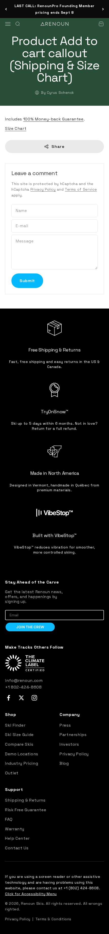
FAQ (9, 819)
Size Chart (15, 128)
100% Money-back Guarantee (53, 119)
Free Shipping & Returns (54, 10)
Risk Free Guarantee (25, 810)
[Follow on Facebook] (8, 697)
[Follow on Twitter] (21, 697)
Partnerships (73, 734)
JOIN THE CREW (30, 627)
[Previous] (6, 9)
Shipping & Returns (25, 800)
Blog (64, 763)
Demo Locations (21, 754)
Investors (69, 744)
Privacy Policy (43, 189)
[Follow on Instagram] (34, 697)
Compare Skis (19, 744)
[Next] (103, 9)
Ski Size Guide (19, 734)
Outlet (12, 773)
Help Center (17, 838)
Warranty (14, 829)
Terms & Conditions (53, 919)
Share (57, 146)
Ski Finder (15, 725)
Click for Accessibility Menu (31, 894)
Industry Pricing (21, 763)
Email (10, 606)
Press (65, 725)
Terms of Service (81, 189)
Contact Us (16, 848)
